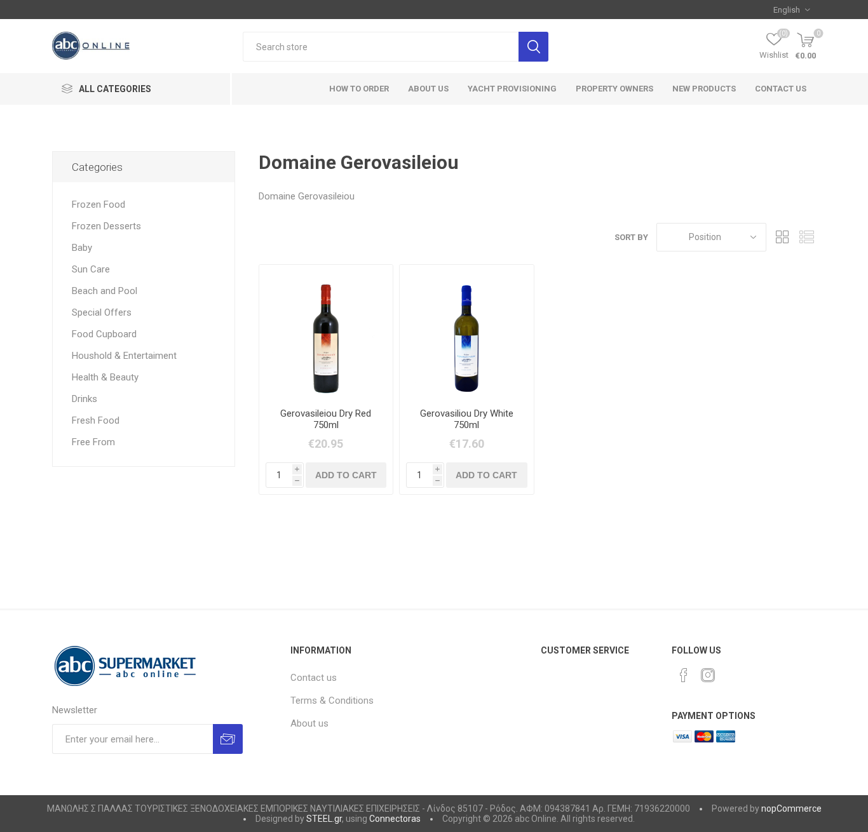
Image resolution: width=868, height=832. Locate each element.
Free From (93, 442)
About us (309, 723)
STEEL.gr (324, 819)
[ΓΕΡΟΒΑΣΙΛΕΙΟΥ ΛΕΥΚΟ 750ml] (467, 332)
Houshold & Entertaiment (124, 355)
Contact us (780, 88)
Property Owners (614, 88)
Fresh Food (95, 420)
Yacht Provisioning (512, 88)
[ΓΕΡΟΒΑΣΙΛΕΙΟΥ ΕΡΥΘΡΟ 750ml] (326, 332)
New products (704, 88)
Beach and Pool (104, 291)
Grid (782, 237)
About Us (428, 88)
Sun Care (91, 269)
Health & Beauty (105, 377)
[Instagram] (708, 675)
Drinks (84, 399)
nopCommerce (791, 808)
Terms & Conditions (332, 700)
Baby (82, 247)
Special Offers (102, 312)
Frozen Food (98, 204)
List (806, 237)
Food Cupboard (104, 334)
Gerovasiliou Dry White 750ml (466, 419)
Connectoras (395, 819)
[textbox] (381, 47)
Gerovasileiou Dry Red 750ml (325, 419)
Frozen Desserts (106, 226)
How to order (359, 88)
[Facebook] (684, 675)
